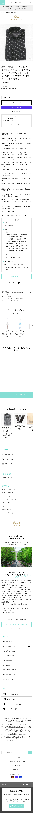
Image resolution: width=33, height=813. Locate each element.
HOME (3, 12)
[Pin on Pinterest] (31, 784)
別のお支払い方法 (16, 111)
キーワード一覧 (6, 496)
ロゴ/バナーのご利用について (10, 499)
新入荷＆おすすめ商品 (11, 12)
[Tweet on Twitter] (23, 784)
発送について (16, 116)
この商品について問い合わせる (16, 125)
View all (16, 313)
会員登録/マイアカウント (8, 477)
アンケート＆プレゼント (8, 492)
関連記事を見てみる (16, 276)
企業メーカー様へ (6, 509)
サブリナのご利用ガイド (8, 489)
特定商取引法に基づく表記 (17, 761)
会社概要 (17, 757)
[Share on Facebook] (27, 784)
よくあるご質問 (6, 503)
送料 (5, 88)
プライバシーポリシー (18, 765)
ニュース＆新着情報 (7, 513)
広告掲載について (18, 769)
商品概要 (16, 220)
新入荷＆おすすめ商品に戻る (17, 395)
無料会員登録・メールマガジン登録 (16, 624)
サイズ (3, 94)
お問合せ (4, 506)
